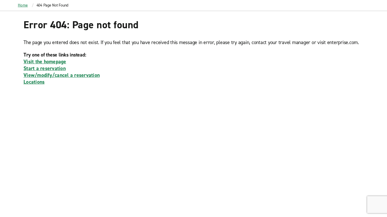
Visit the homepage (45, 61)
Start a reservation (45, 68)
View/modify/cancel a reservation (62, 75)
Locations (34, 82)
